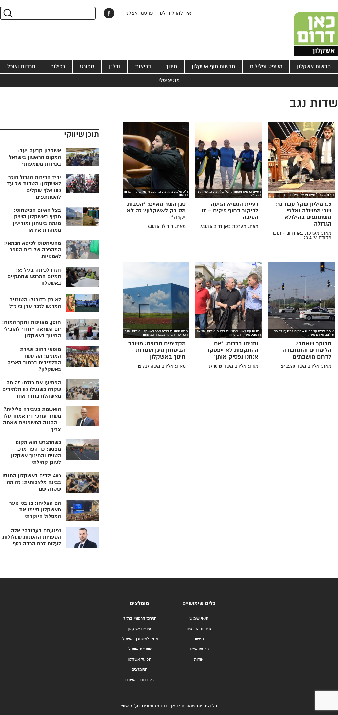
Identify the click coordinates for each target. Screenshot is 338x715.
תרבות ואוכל (21, 66)
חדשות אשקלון (314, 66)
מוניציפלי (169, 80)
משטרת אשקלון (139, 649)
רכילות (57, 66)
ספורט (87, 66)
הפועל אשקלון (139, 659)
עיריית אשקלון (139, 629)
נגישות (198, 639)
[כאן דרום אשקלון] (305, 28)
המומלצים (139, 669)
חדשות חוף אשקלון (213, 66)
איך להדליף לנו (175, 13)
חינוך (171, 66)
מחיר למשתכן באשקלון (139, 639)
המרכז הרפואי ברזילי (139, 618)
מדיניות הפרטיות (198, 629)
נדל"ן (114, 66)
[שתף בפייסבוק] (109, 13)
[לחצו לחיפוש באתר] (7, 13)
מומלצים (139, 603)
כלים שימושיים (198, 603)
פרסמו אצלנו (139, 13)
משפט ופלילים (266, 66)
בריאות (143, 66)
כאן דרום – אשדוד (139, 680)
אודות (198, 659)
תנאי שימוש (198, 618)
